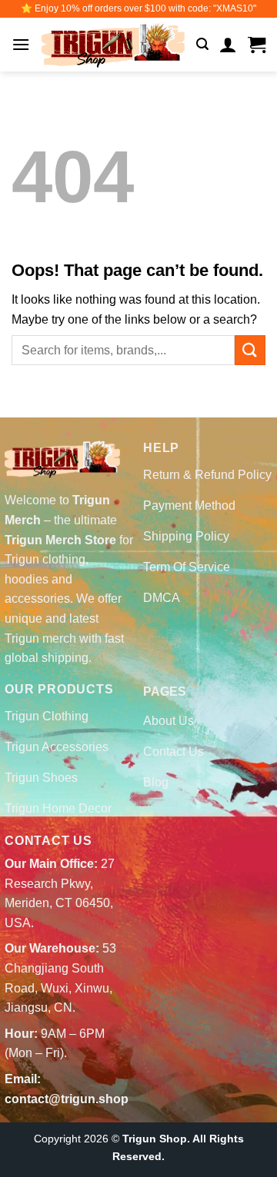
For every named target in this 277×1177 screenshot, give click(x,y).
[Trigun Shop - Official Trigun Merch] (113, 45)
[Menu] (21, 44)
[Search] (202, 44)
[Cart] (256, 44)
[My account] (228, 44)
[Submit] (250, 350)
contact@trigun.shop (66, 1099)
